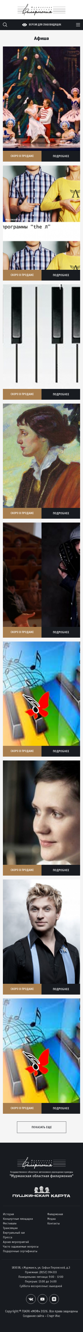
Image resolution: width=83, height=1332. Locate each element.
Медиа (51, 1219)
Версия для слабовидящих (45, 24)
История (8, 1214)
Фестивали (9, 1223)
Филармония (55, 1214)
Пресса (7, 1237)
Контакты (53, 1223)
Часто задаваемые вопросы (20, 1246)
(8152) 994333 (48, 1272)
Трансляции (10, 1228)
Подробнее (61, 156)
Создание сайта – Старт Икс (41, 1316)
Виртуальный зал (14, 1232)
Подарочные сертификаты (20, 1251)
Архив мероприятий (16, 1242)
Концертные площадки (18, 1219)
